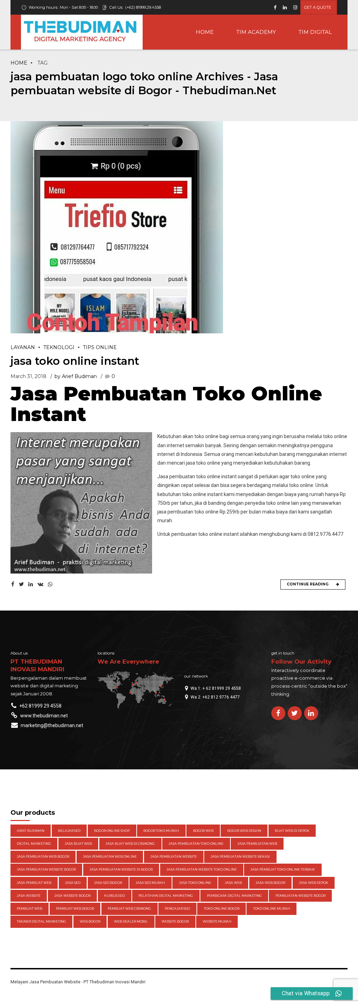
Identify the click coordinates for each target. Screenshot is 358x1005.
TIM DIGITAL (315, 32)
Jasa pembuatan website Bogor (46, 869)
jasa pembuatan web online (110, 856)
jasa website (29, 895)
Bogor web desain (244, 831)
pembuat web (29, 908)
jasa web (233, 883)
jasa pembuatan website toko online (201, 869)
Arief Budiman (30, 831)
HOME (205, 32)
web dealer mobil (131, 921)
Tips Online (100, 347)
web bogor (90, 921)
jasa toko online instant (74, 361)
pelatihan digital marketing (165, 895)
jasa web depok (313, 883)
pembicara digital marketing (234, 895)
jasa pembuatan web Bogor (43, 856)
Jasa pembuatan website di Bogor (121, 869)
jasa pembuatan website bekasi (240, 856)
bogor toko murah (161, 831)
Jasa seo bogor (108, 883)
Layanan (22, 347)
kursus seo (114, 895)
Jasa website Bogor (72, 895)
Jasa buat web (78, 843)
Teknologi (58, 347)
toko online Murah (271, 908)
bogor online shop (112, 831)
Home (18, 63)
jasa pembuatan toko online (196, 843)
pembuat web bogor (75, 908)
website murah (217, 921)
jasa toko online (195, 883)
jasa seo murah (150, 883)
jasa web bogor (270, 883)
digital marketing (34, 843)
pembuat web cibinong (129, 908)
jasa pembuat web (34, 883)
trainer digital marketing (41, 921)
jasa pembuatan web (257, 843)
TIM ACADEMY (256, 32)
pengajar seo (177, 908)
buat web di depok (292, 831)
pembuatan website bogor (300, 895)
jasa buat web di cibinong (130, 843)
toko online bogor (221, 908)
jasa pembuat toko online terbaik (282, 869)
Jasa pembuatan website (173, 856)
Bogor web (203, 831)
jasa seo (72, 883)
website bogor (175, 921)
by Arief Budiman (76, 376)
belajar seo (69, 831)
